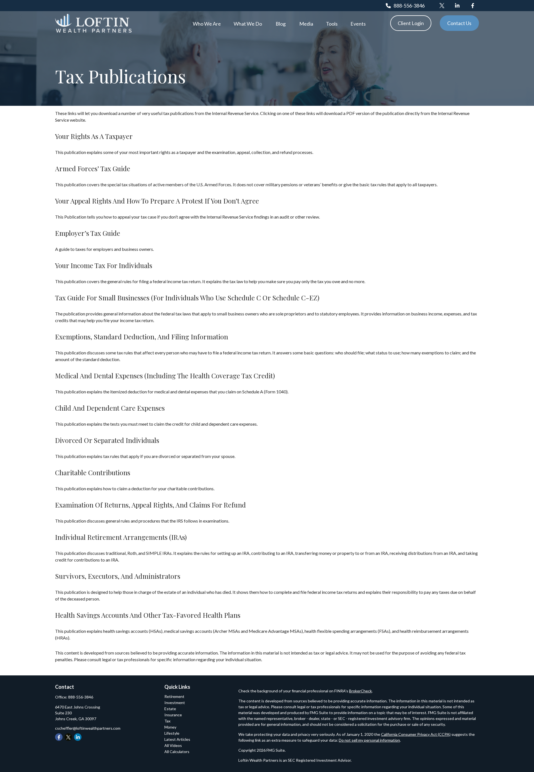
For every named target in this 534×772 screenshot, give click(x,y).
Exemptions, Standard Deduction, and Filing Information (141, 336)
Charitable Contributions (92, 472)
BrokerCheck (360, 690)
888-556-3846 (409, 6)
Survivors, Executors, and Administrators (117, 576)
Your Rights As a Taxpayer (94, 136)
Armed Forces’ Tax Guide (92, 168)
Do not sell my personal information (369, 740)
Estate (170, 708)
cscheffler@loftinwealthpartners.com (87, 728)
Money (170, 727)
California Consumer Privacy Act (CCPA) (416, 734)
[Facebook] (472, 5)
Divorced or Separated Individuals (107, 440)
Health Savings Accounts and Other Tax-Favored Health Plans (147, 615)
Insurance (173, 714)
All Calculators (176, 751)
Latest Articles (177, 739)
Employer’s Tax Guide (87, 233)
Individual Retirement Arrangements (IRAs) (121, 537)
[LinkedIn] (457, 5)
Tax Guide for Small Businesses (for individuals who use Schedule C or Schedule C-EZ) (187, 297)
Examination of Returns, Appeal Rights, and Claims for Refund (150, 504)
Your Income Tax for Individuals (103, 265)
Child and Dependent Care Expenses (110, 407)
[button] (207, 23)
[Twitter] (442, 5)
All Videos (173, 745)
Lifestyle (171, 733)
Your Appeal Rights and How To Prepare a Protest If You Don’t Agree (157, 200)
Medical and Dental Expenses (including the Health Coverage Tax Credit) (165, 375)
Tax (167, 721)
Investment (174, 702)
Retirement (174, 696)
